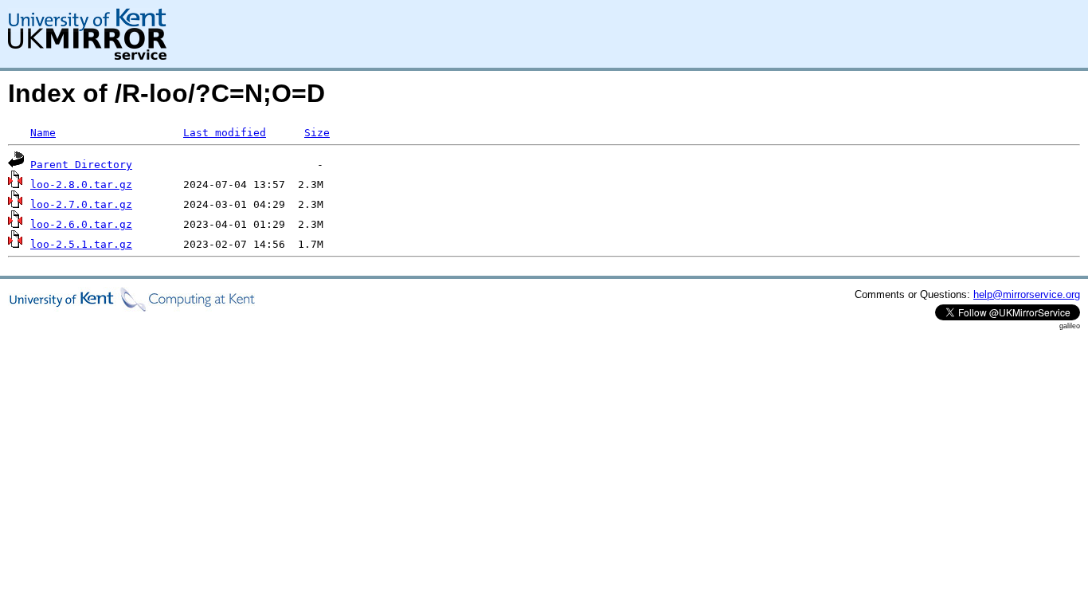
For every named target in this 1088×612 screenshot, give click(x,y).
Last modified (224, 133)
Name (43, 133)
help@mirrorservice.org (1026, 294)
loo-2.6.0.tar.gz (81, 224)
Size (317, 133)
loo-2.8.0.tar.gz (81, 184)
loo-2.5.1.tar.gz (81, 244)
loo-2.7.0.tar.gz (81, 204)
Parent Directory (81, 165)
